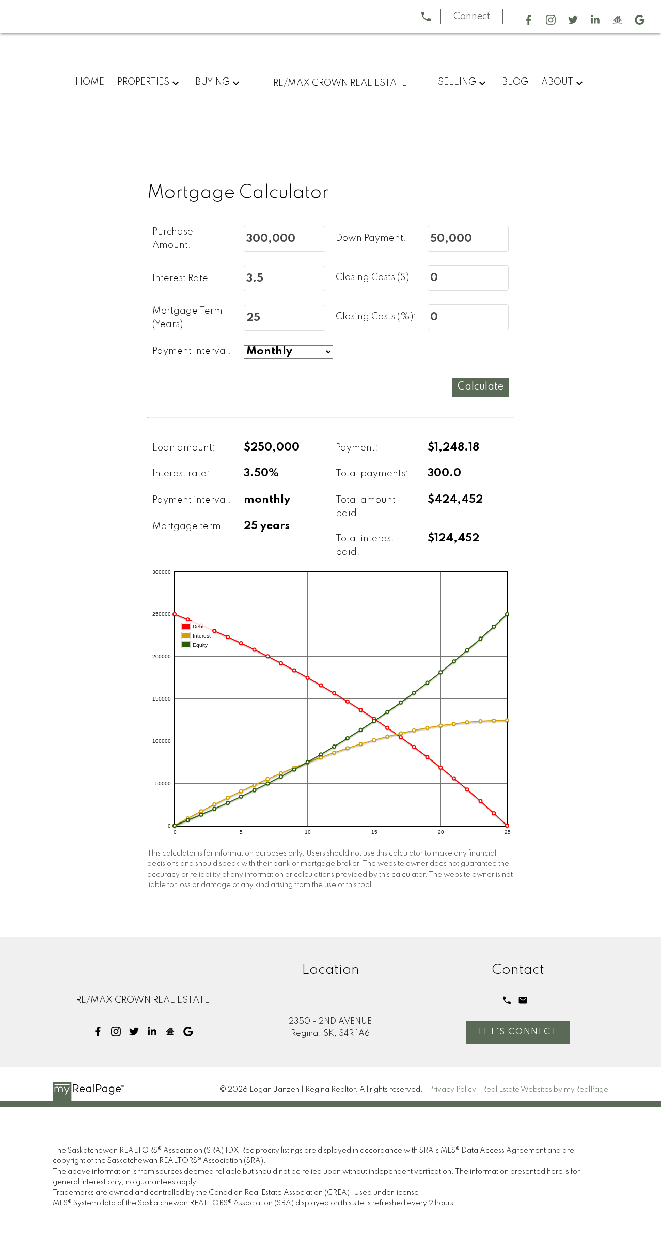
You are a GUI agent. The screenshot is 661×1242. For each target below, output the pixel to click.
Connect (471, 16)
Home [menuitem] (89, 82)
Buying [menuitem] (212, 82)
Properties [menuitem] (143, 82)
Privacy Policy (452, 1089)
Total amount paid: (366, 506)
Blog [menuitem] (515, 82)
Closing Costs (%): (376, 316)
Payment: (357, 448)
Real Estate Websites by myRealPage (545, 1089)
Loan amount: (183, 448)
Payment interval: (191, 500)
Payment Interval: (191, 351)
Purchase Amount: (172, 238)
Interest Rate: (181, 278)
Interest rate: (181, 473)
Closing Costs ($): (374, 277)
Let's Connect (518, 1032)
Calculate (480, 387)
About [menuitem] (557, 82)
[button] (528, 20)
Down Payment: (371, 238)
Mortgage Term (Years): (187, 317)
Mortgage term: (188, 526)
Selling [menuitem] (457, 82)
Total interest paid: (365, 545)
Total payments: (372, 473)
